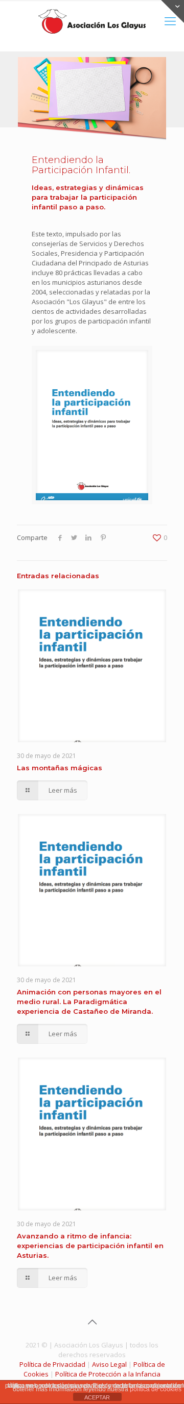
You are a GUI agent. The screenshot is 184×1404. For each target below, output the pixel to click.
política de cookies (155, 1389)
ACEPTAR (97, 1397)
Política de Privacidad (52, 1364)
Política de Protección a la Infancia (107, 1374)
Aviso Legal (109, 1364)
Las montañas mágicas (59, 768)
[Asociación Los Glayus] (92, 20)
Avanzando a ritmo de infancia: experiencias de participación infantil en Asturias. (90, 1245)
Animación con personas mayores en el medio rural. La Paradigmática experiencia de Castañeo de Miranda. (89, 1001)
